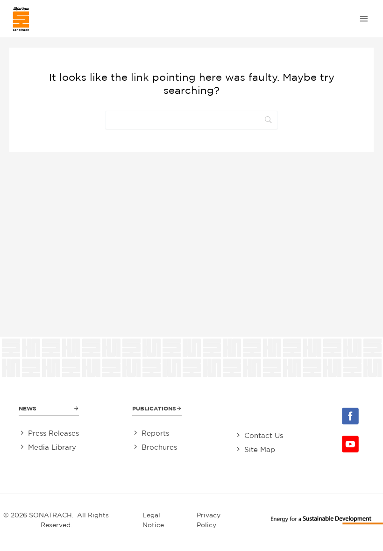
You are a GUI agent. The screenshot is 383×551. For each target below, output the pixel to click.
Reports (155, 433)
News (27, 408)
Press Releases (53, 433)
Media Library (52, 447)
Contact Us (263, 435)
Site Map (259, 449)
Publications (154, 408)
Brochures (159, 447)
